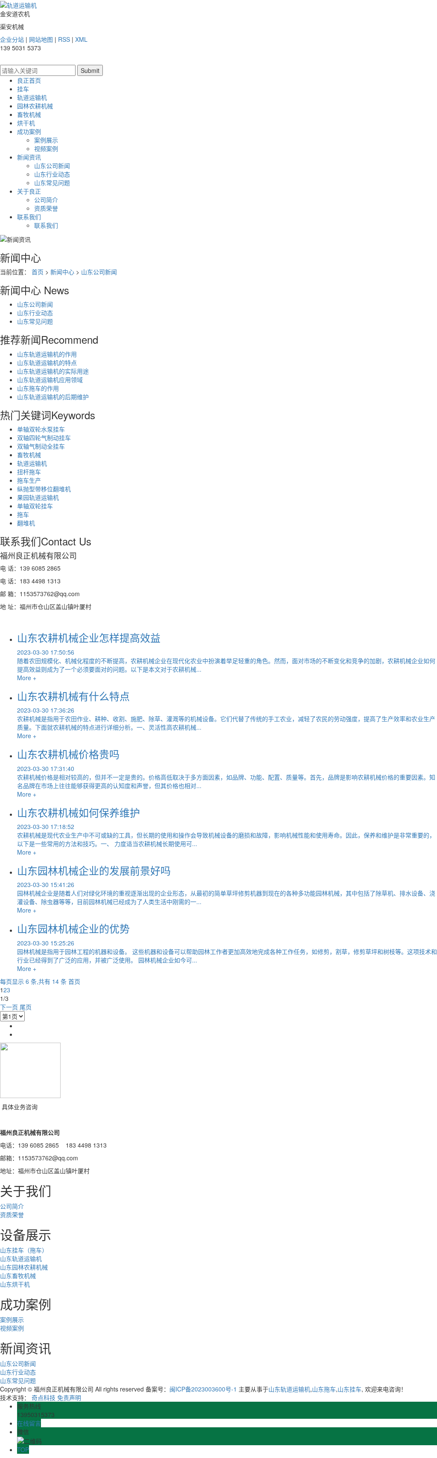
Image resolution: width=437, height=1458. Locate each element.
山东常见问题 (52, 182)
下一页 (9, 1007)
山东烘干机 (15, 1284)
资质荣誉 (46, 208)
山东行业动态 (52, 174)
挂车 (23, 88)
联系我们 (29, 216)
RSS (64, 39)
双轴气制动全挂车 (41, 446)
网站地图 (41, 39)
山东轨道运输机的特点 (47, 362)
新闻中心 (62, 271)
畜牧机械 (29, 114)
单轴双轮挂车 (35, 505)
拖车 (23, 514)
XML (81, 39)
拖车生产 (29, 480)
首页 (38, 271)
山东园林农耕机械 (24, 1267)
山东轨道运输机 (21, 1258)
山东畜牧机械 (18, 1275)
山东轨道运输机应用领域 (50, 379)
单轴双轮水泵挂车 (41, 429)
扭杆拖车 (29, 471)
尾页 (26, 1007)
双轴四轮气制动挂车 (44, 437)
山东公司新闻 (52, 165)
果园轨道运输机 (38, 497)
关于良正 (29, 191)
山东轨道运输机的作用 (47, 354)
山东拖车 (324, 1389)
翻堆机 (26, 523)
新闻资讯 (29, 157)
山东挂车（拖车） (24, 1250)
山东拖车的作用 (38, 388)
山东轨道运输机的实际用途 (53, 371)
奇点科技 (43, 1397)
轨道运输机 (32, 97)
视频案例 (46, 148)
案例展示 (46, 140)
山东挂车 (349, 1389)
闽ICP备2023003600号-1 (203, 1389)
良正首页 (29, 80)
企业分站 (12, 39)
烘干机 (26, 123)
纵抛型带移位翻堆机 (44, 488)
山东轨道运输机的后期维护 (53, 396)
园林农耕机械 (35, 105)
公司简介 (46, 199)
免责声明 (69, 1397)
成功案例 (29, 131)
